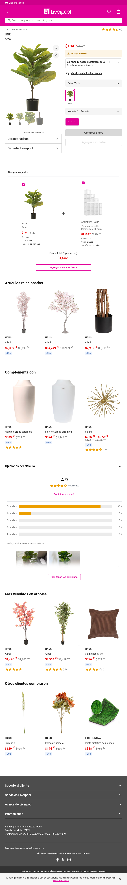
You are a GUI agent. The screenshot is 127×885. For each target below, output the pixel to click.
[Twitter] (63, 859)
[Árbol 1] (10, 118)
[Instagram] (69, 859)
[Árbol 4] (40, 118)
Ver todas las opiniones (64, 577)
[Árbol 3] (30, 118)
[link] (23, 322)
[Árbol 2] (20, 118)
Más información (61, 880)
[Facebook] (57, 859)
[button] (110, 29)
